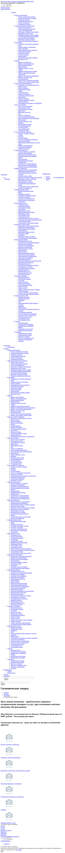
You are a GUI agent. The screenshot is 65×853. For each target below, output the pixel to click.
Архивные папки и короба (26, 95)
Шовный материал (23, 270)
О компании (7, 178)
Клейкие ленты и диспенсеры (27, 47)
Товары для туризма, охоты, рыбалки (29, 289)
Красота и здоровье (23, 336)
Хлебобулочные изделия (25, 109)
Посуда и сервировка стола (26, 338)
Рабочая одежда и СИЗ (21, 295)
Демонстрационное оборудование (25, 26)
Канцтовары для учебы (25, 180)
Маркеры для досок (24, 148)
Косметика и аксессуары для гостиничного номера (15, 770)
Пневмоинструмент (24, 214)
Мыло (20, 192)
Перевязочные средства (25, 241)
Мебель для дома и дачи (25, 77)
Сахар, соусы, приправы (25, 106)
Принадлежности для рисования (27, 170)
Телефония (21, 235)
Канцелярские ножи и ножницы (27, 50)
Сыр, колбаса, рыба (23, 129)
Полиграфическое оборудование (27, 238)
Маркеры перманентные (25, 145)
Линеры (20, 135)
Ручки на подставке (24, 141)
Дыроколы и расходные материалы (28, 44)
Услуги (56, 177)
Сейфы (20, 70)
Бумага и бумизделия (21, 15)
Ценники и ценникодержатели (27, 154)
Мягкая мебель (22, 67)
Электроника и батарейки (25, 324)
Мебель (17, 60)
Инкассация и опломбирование (27, 165)
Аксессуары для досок (24, 27)
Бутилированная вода (24, 126)
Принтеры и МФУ (23, 233)
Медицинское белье (24, 274)
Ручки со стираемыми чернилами (28, 139)
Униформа (21, 300)
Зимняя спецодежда (24, 297)
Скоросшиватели (23, 92)
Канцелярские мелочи (24, 51)
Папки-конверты (23, 101)
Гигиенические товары (25, 335)
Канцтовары (18, 42)
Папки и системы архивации (23, 83)
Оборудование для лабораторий (27, 256)
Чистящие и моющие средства (27, 195)
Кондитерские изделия (24, 124)
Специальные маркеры (25, 147)
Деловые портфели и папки (26, 100)
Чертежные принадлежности (26, 171)
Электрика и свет (23, 204)
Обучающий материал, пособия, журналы (23, 504)
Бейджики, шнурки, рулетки (26, 39)
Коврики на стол (23, 59)
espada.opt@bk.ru (5, 9)
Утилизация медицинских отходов (28, 265)
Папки (20, 185)
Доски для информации (25, 30)
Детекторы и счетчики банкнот (27, 164)
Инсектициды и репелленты (26, 200)
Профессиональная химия (25, 191)
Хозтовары (18, 332)
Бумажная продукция (24, 24)
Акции (48, 176)
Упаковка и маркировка (25, 339)
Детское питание (23, 127)
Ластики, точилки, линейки (26, 133)
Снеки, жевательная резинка (26, 117)
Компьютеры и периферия (26, 326)
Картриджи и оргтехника (22, 224)
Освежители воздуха (24, 194)
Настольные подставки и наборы (27, 57)
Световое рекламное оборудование (28, 36)
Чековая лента (22, 162)
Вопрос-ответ (48, 178)
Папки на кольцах (23, 98)
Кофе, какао (21, 110)
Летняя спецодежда (24, 298)
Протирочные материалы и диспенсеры (12, 796)
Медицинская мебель (24, 259)
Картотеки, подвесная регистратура (28, 85)
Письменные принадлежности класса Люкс (23, 476)
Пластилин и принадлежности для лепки (30, 177)
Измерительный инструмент (26, 212)
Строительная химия (24, 221)
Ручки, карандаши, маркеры (23, 132)
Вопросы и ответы (6, 830)
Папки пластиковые (24, 94)
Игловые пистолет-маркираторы (27, 167)
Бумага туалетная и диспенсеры (10, 744)
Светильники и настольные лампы (28, 223)
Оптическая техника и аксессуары (28, 186)
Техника (17, 321)
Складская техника (23, 217)
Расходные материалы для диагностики (29, 260)
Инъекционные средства (25, 248)
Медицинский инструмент (26, 262)
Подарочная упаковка (24, 279)
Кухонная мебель (23, 79)
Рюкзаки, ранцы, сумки (25, 176)
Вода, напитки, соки (24, 107)
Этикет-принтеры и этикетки (26, 151)
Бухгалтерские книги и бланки (27, 18)
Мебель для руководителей (26, 63)
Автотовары (21, 209)
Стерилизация (22, 250)
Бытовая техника (23, 323)
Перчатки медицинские (25, 247)
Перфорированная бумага (25, 160)
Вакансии (3, 832)
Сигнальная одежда (24, 318)
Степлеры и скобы (23, 53)
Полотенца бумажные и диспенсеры (11, 783)
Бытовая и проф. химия (21, 189)
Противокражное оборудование (27, 156)
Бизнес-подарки (23, 286)
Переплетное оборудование (26, 227)
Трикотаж (21, 306)
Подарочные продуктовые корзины (28, 294)
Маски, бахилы (22, 251)
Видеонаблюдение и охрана (26, 232)
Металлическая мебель (24, 65)
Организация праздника (25, 285)
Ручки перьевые (23, 138)
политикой (18, 849)
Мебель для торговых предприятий (28, 76)
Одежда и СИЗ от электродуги (27, 315)
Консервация (22, 120)
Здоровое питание (23, 130)
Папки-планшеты (23, 88)
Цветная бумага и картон (25, 182)
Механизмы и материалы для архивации (30, 103)
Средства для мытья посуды (26, 198)
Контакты (61, 177)
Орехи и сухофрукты (24, 115)
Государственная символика (26, 38)
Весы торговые (22, 159)
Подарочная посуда (23, 277)
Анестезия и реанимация (25, 257)
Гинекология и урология (25, 267)
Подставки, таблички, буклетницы (28, 32)
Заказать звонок (5, 7)
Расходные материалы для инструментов (30, 220)
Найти (6, 679)
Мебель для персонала (24, 62)
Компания (4, 174)
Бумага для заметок (23, 23)
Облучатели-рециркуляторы (26, 254)
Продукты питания (20, 104)
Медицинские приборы (25, 244)
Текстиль (21, 341)
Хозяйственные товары (25, 333)
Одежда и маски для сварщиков (27, 314)
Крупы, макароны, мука (25, 121)
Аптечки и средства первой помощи (28, 242)
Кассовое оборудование (25, 153)
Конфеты (21, 123)
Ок (2, 851)
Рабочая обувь (22, 307)
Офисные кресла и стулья (25, 68)
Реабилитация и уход (24, 271)
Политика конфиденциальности (10, 836)
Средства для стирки (24, 197)
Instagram (6, 844)
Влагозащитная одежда (25, 317)
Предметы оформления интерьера (28, 41)
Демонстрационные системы (26, 29)
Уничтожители (22, 230)
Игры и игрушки (23, 282)
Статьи (3, 829)
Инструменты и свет (21, 203)
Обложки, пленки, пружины (26, 236)
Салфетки (3, 809)
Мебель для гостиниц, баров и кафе (28, 82)
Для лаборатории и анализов (26, 268)
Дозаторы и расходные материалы (10, 757)
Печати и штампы (23, 54)
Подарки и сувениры (21, 276)
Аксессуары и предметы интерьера (28, 80)
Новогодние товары (24, 283)
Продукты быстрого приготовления (28, 118)
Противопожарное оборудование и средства (23, 633)
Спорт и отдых (22, 288)
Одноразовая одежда (24, 320)
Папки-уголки (22, 86)
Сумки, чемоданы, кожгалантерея (28, 292)
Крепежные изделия (24, 210)
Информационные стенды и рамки (28, 35)
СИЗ (19, 301)
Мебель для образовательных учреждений (23, 407)
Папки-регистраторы (24, 89)
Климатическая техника (25, 330)
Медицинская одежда (24, 264)
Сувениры (21, 280)
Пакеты (20, 157)
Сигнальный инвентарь (25, 312)
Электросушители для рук (8, 823)
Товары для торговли (21, 150)
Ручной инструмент (24, 206)
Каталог (14, 12)
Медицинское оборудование (26, 253)
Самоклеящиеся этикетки (25, 21)
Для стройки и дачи (24, 215)
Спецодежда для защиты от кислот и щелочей (24, 638)
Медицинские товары (21, 239)
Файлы (20, 91)
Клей (19, 45)
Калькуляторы (22, 56)
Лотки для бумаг (23, 48)
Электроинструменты (24, 207)
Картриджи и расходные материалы (28, 226)
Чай (19, 113)
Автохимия (21, 201)
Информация (47, 174)
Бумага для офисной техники (26, 17)
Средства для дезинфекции (26, 245)
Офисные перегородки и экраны (27, 71)
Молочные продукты (24, 112)
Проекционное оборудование (26, 229)
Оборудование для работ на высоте (28, 218)
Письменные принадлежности (27, 183)
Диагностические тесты (25, 273)
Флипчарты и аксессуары (25, 33)
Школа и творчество (21, 168)
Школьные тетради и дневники (27, 179)
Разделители (21, 97)
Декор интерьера (23, 291)
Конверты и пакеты (24, 20)
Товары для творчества (25, 188)
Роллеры (20, 136)
